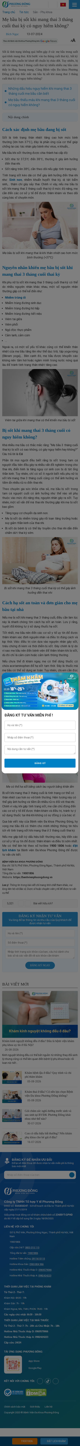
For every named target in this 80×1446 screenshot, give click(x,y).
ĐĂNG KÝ (40, 763)
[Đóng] (72, 678)
